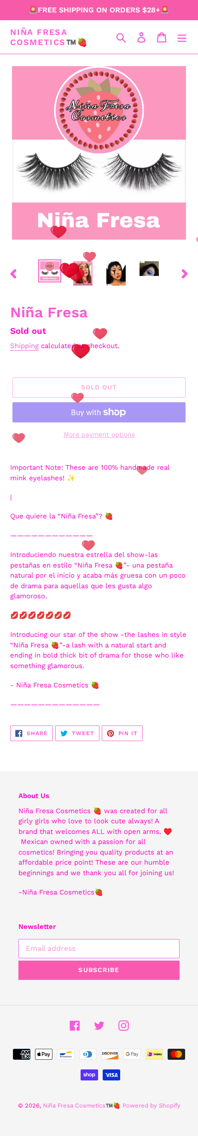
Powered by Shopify (151, 1105)
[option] (49, 271)
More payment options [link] (99, 434)
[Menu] (182, 37)
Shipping (24, 346)
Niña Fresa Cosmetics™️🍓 (49, 37)
